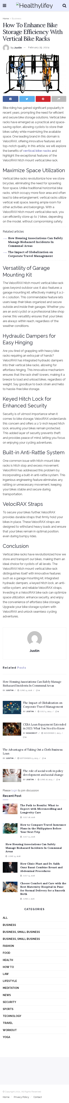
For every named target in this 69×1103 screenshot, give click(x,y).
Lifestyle (10, 980)
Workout (10, 1030)
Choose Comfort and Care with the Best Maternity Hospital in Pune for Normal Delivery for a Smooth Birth (43, 889)
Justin (18, 47)
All (5, 917)
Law (6, 974)
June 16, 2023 (45, 780)
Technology (12, 1016)
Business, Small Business (21, 931)
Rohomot (31, 733)
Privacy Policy (21, 1097)
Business (16, 18)
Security (9, 1002)
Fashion (8, 945)
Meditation (11, 987)
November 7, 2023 (51, 733)
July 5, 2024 (45, 711)
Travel (8, 1023)
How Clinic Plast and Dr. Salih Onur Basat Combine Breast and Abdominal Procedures (41, 867)
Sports (8, 1009)
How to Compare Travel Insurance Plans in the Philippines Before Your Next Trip (43, 828)
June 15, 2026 (25, 690)
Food (6, 952)
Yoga (6, 1037)
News (7, 995)
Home (6, 18)
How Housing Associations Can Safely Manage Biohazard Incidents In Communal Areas (35, 242)
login (14, 790)
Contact (37, 1097)
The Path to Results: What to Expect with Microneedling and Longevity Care (41, 809)
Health (8, 960)
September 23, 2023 (28, 758)
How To (8, 967)
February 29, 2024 (38, 47)
